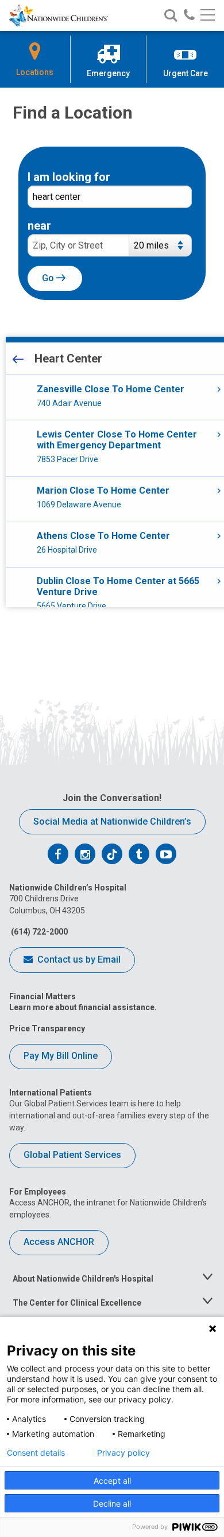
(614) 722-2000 (38, 931)
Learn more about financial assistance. (83, 1007)
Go (49, 278)
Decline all (112, 1503)
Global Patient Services (72, 1154)
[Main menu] (207, 15)
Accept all (112, 1480)
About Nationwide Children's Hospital (83, 1278)
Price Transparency (47, 1028)
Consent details (36, 1452)
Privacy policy (123, 1452)
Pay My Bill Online (61, 1055)
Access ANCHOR (59, 1241)
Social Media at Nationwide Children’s (112, 821)
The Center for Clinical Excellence (77, 1302)
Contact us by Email (78, 959)
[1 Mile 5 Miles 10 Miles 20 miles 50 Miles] (163, 250)
